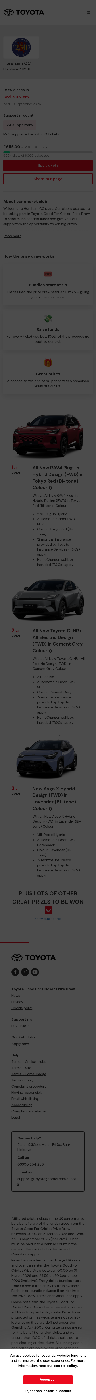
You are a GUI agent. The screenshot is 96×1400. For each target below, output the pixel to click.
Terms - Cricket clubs (28, 1061)
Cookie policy (22, 1008)
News (15, 995)
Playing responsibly (27, 1092)
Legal (15, 1117)
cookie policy (65, 1365)
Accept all (48, 1380)
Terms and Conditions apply (59, 1295)
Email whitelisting (25, 1098)
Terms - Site (21, 1067)
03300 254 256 (30, 1164)
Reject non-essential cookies (48, 1391)
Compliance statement (30, 1111)
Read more (12, 236)
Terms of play (22, 1080)
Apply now (20, 1043)
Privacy (17, 1001)
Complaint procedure (28, 1086)
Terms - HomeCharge (28, 1074)
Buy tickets (48, 165)
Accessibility (21, 1105)
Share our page (48, 179)
